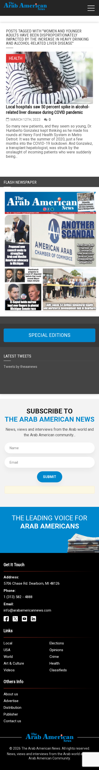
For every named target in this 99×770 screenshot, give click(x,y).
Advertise (11, 701)
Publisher (11, 714)
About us (11, 694)
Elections (57, 643)
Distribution (12, 707)
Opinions (56, 650)
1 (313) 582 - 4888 (18, 597)
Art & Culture (14, 663)
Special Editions (49, 335)
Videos (9, 670)
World (8, 657)
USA (7, 650)
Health (55, 663)
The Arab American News (40, 748)
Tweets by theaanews (20, 367)
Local (8, 643)
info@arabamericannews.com (27, 610)
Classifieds (58, 670)
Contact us (12, 721)
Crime (54, 657)
